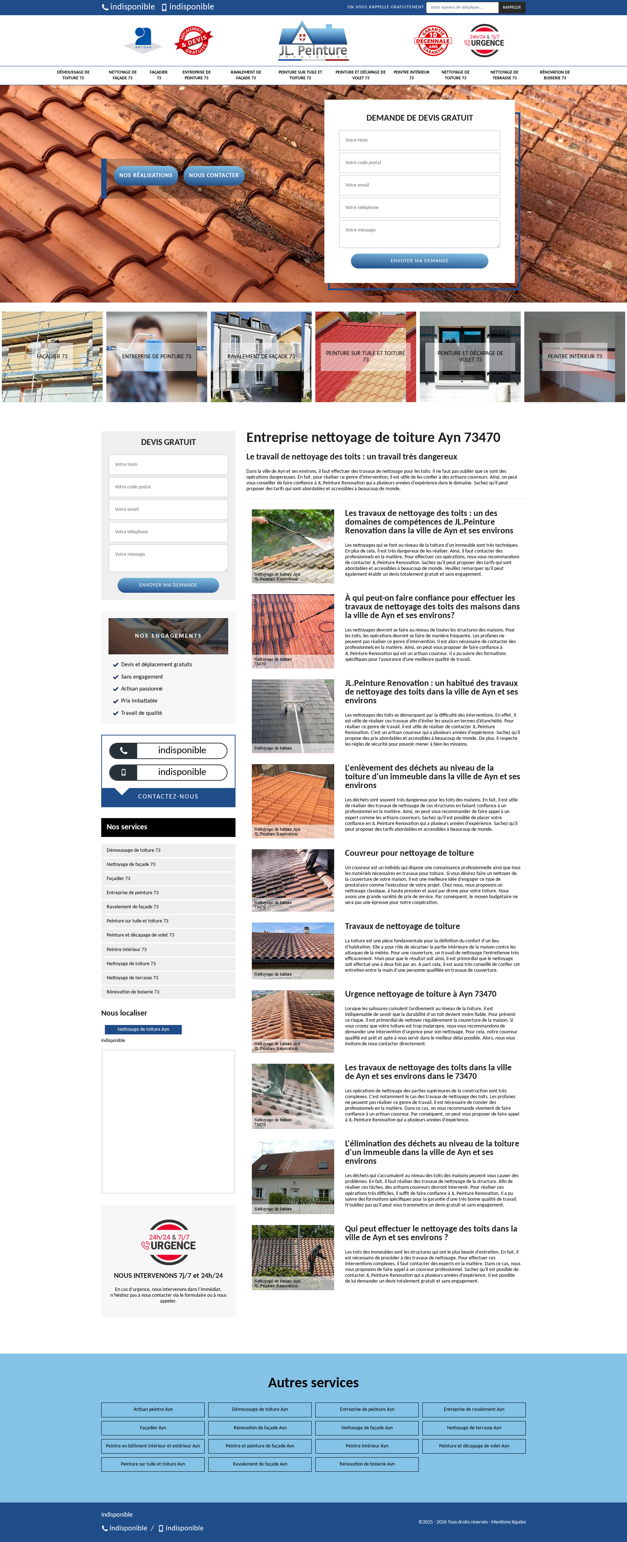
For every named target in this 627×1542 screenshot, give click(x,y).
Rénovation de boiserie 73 (555, 75)
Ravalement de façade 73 (246, 75)
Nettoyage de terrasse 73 (505, 75)
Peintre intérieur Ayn (367, 1446)
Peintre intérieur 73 (412, 75)
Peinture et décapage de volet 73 (361, 75)
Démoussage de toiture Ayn (260, 1409)
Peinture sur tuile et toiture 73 (300, 75)
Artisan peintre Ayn (153, 1409)
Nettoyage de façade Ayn (367, 1428)
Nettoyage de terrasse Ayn (474, 1428)
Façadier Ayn (153, 1428)
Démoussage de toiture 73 (73, 75)
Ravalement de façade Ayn (260, 1464)
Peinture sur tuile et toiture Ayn (153, 1464)
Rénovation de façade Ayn (260, 1428)
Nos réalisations (146, 176)
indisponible (132, 7)
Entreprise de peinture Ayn (367, 1409)
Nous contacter (214, 176)
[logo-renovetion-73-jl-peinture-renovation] (313, 40)
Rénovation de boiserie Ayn (367, 1464)
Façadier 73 (159, 75)
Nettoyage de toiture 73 (456, 75)
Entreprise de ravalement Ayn (474, 1409)
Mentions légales (508, 1522)
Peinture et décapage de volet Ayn (474, 1446)
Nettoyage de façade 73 (123, 75)
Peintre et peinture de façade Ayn (260, 1446)
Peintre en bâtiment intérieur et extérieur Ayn (153, 1446)
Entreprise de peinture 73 (197, 75)
